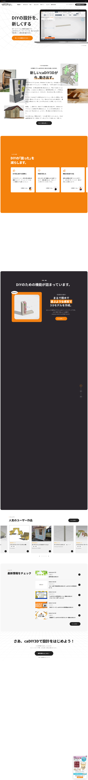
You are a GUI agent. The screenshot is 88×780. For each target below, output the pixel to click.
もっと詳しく (61, 318)
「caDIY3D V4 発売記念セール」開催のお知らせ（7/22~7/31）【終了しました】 (21, 1)
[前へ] (39, 556)
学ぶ (30, 4)
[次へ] (49, 556)
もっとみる (73, 520)
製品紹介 (19, 4)
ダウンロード (25, 4)
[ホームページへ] (7, 4)
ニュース (47, 4)
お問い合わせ (53, 4)
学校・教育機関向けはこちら (43, 657)
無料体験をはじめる (80, 4)
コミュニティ (36, 4)
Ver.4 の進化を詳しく (43, 123)
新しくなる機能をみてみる (21, 38)
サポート (42, 4)
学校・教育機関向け (69, 4)
